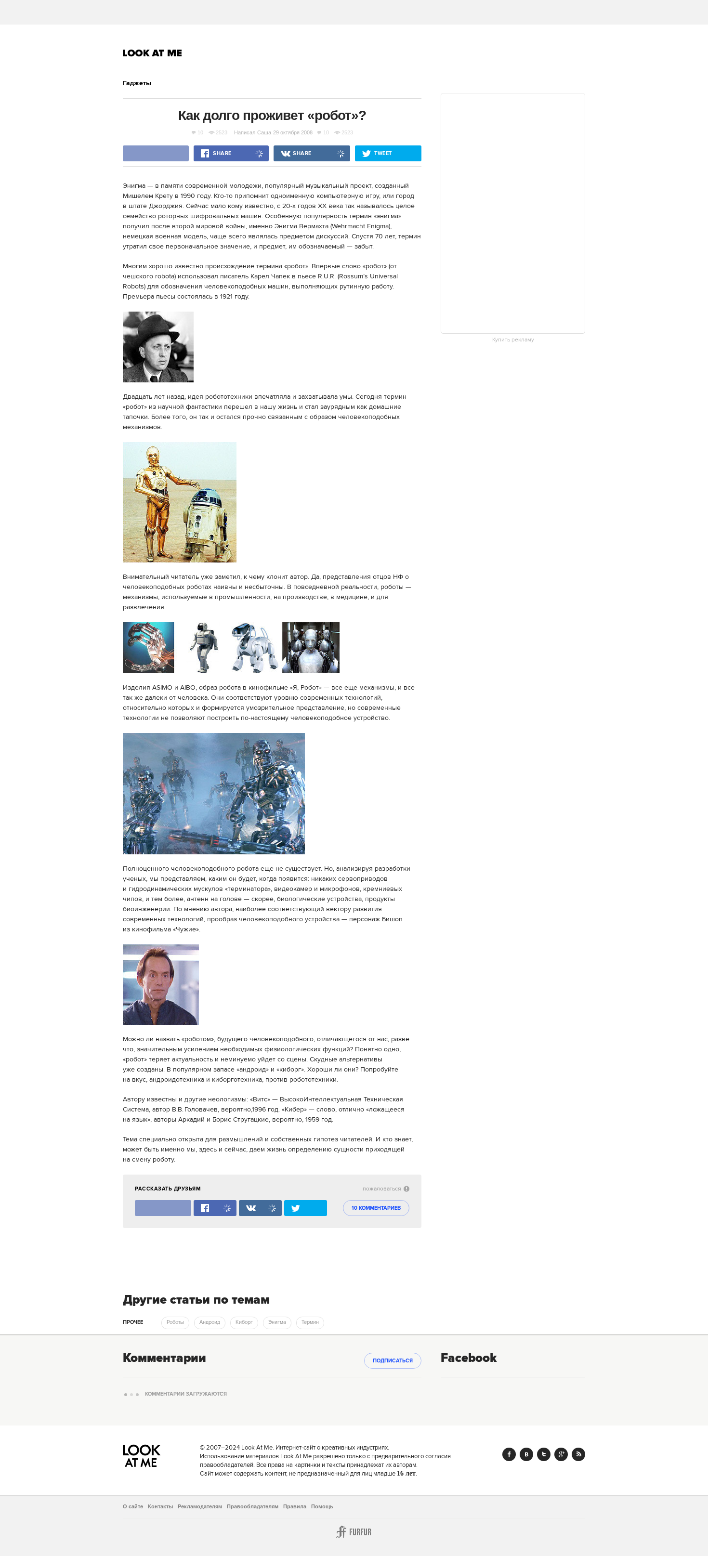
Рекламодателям (200, 1506)
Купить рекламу (513, 340)
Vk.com (526, 1454)
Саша (264, 132)
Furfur (354, 1532)
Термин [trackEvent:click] (310, 1322)
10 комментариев (376, 1208)
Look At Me (152, 53)
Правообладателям (252, 1506)
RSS (578, 1454)
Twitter (544, 1454)
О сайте (133, 1506)
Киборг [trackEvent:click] (244, 1322)
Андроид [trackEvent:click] (209, 1322)
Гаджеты (137, 83)
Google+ (561, 1454)
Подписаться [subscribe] (393, 1361)
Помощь (322, 1506)
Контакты (160, 1506)
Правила (294, 1506)
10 (200, 132)
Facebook (509, 1454)
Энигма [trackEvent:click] (277, 1322)
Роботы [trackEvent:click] (175, 1322)
